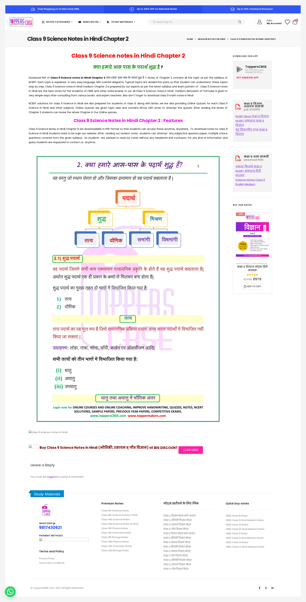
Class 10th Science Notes (115, 519)
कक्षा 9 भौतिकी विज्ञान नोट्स (177, 538)
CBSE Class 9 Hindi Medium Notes (245, 520)
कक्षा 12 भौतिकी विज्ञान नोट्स (177, 560)
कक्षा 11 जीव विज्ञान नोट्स (175, 555)
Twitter (266, 588)
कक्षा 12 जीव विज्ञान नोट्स (175, 569)
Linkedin (272, 588)
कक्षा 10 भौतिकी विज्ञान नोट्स (177, 520)
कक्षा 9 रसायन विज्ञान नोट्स (176, 542)
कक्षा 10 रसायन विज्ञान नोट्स (177, 524)
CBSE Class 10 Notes (237, 524)
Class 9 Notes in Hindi (261, 263)
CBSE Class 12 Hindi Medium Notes (245, 546)
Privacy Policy (47, 558)
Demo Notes (91, 22)
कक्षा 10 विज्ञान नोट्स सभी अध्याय (179, 515)
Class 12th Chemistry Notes (116, 546)
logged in (52, 477)
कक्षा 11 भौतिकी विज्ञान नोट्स (177, 546)
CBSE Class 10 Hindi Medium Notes (245, 529)
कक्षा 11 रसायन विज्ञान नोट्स (176, 551)
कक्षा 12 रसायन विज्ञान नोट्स (177, 564)
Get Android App (247, 77)
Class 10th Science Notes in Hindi (119, 524)
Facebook (259, 588)
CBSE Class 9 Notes (237, 515)
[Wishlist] (287, 22)
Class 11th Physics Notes (114, 528)
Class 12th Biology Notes (115, 550)
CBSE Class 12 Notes (237, 542)
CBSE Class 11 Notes (237, 533)
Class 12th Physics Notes (115, 541)
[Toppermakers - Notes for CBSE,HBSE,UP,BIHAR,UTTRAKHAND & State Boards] (21, 22)
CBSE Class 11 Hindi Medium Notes (245, 538)
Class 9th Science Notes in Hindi (119, 515)
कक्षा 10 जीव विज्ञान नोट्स (175, 529)
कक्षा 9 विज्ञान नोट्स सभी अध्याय (179, 533)
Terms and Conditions (51, 563)
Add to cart (254, 286)
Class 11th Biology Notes (114, 537)
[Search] (240, 22)
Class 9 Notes (243, 263)
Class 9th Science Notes (115, 510)
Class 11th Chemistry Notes (116, 532)
